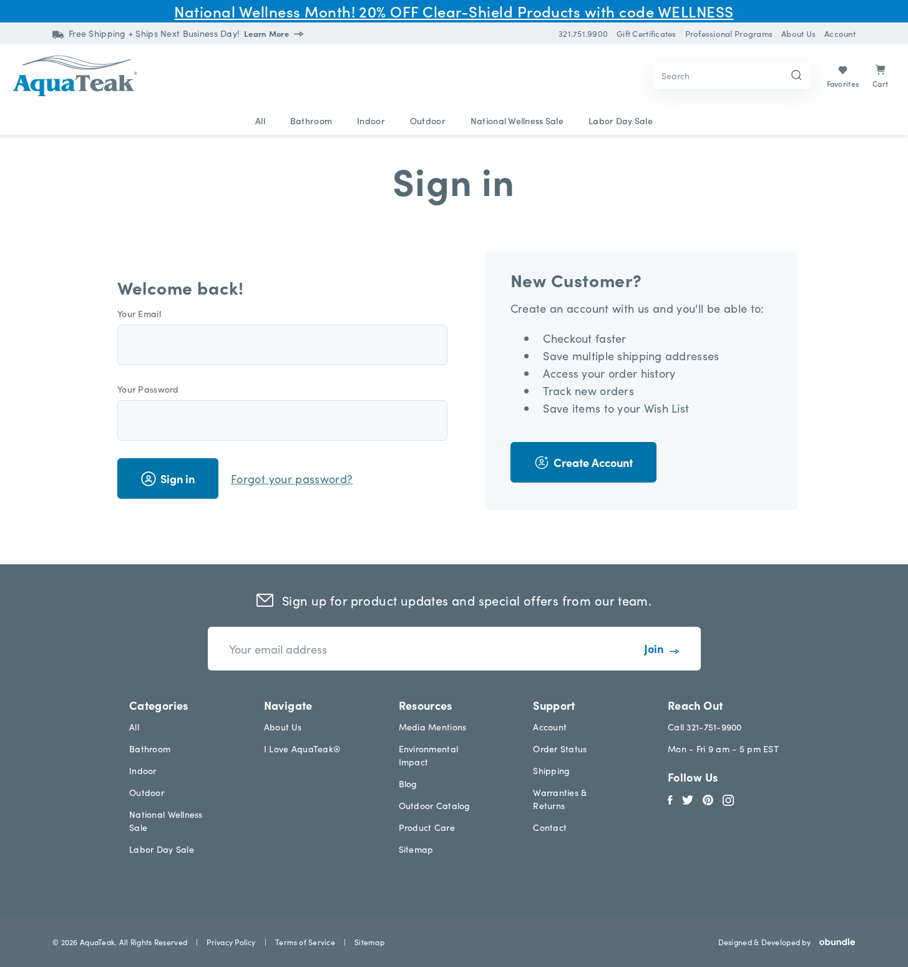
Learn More (267, 33)
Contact (550, 827)
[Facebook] (670, 798)
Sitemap (416, 849)
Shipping (551, 770)
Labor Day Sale (620, 120)
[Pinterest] (708, 798)
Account (550, 726)
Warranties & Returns (560, 799)
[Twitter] (687, 798)
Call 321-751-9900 (705, 726)
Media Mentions (433, 726)
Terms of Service (305, 941)
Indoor (371, 120)
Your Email (139, 313)
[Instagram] (728, 798)
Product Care (427, 827)
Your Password (148, 389)
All (260, 120)
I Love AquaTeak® (302, 748)
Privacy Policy (231, 941)
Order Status (560, 748)
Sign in (177, 478)
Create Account (593, 462)
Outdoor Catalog (435, 805)
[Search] (796, 76)
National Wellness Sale (517, 120)
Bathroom (311, 120)
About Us (282, 726)
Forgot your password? (292, 478)
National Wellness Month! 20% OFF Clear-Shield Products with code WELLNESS (453, 11)
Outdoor (428, 120)
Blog (408, 783)
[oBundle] (833, 941)
